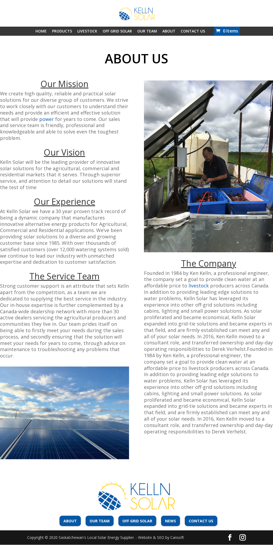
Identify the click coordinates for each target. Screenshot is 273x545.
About (168, 31)
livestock (198, 285)
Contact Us (193, 31)
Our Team (147, 31)
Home (41, 31)
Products (62, 31)
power (46, 119)
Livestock (87, 31)
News (170, 520)
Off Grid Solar (117, 31)
